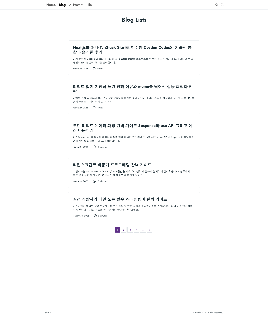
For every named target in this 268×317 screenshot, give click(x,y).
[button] (149, 230)
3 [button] (130, 229)
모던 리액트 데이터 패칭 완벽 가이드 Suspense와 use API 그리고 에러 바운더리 (132, 128)
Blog (62, 4)
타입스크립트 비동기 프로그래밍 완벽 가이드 (112, 165)
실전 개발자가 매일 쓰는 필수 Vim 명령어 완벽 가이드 (120, 199)
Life (89, 4)
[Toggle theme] (222, 4)
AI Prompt (76, 4)
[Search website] (216, 5)
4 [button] (136, 229)
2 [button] (123, 229)
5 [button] (143, 229)
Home (51, 4)
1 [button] (117, 229)
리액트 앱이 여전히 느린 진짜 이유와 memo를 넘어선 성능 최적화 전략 (133, 89)
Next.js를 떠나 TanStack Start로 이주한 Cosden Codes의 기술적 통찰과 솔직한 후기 (132, 50)
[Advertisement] (134, 31)
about (48, 312)
